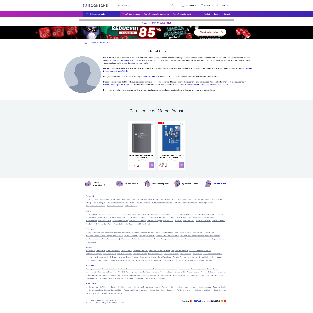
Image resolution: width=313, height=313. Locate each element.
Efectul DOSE (209, 233)
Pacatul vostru (91, 242)
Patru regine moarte (155, 254)
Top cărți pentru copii (182, 14)
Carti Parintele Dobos (167, 214)
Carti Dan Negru (181, 218)
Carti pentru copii (131, 206)
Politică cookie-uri (183, 290)
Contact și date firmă (157, 290)
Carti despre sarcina (143, 203)
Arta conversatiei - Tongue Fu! (198, 272)
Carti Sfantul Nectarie (143, 224)
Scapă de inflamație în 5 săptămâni (126, 233)
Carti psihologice (99, 203)
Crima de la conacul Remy (121, 257)
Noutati (207, 14)
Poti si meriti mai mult (181, 260)
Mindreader (180, 239)
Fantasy (88, 203)
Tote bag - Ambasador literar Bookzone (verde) (103, 239)
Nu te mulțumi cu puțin (147, 236)
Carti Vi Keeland (91, 221)
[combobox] (140, 5)
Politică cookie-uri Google (202, 290)
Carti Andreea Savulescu (147, 218)
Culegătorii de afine (217, 239)
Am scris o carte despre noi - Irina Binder (194, 257)
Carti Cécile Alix (188, 221)
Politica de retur (167, 287)
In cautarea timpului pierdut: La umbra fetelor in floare (206, 84)
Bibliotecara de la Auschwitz (110, 278)
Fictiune (167, 199)
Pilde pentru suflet (167, 239)
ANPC (88, 293)
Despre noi (171, 290)
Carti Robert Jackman (129, 218)
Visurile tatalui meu (113, 251)
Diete (132, 203)
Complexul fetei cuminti (179, 251)
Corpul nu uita (160, 269)
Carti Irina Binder (208, 218)
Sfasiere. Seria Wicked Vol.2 (161, 257)
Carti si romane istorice (115, 206)
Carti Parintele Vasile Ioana (131, 214)
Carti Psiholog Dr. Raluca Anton (96, 218)
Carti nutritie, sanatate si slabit (118, 203)
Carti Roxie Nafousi (183, 214)
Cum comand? (139, 287)
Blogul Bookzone (220, 290)
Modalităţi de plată (181, 287)
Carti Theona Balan (111, 224)
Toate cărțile (115, 199)
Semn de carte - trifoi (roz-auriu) (167, 236)
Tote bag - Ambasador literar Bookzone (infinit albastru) (200, 236)
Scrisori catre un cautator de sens (197, 239)
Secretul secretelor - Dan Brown (201, 260)
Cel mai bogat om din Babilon (201, 269)
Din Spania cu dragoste (94, 254)
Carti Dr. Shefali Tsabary (165, 218)
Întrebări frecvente (125, 287)
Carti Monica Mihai (194, 218)
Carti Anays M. (168, 221)
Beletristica (126, 199)
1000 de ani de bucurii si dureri (200, 251)
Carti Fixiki (178, 221)
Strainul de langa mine (218, 272)
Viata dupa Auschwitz (93, 269)
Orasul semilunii (126, 251)
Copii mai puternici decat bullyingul (98, 257)
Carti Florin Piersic (218, 221)
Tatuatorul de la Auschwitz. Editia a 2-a (174, 275)
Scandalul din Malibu (124, 254)
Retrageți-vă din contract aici (112, 293)
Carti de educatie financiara (162, 203)
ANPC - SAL (96, 293)
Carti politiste (217, 199)
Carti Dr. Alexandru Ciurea (111, 214)
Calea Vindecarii (216, 257)
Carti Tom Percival (104, 221)
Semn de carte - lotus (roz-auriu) (191, 233)
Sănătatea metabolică (129, 239)
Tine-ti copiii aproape (93, 260)
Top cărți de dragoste (131, 14)
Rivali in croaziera (109, 254)
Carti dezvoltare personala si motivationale (147, 199)
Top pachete (104, 199)
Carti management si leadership (185, 203)
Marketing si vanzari (206, 203)
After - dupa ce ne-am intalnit (159, 251)
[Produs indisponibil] (151, 165)
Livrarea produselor (153, 287)
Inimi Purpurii (197, 254)
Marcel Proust (105, 43)
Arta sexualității (91, 272)
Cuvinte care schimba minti (144, 269)
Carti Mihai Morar (115, 218)
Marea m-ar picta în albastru (150, 233)
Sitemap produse (204, 287)
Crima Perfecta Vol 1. (109, 269)
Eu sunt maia (100, 251)
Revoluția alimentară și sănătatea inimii (99, 233)
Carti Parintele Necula (93, 214)
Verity (221, 275)
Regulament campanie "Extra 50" (97, 287)
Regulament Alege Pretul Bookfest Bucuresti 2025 (104, 290)
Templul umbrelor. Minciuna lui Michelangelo (118, 260)
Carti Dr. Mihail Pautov (126, 224)
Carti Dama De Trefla (203, 221)
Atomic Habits (123, 275)
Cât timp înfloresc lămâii (170, 233)
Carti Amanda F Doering (137, 221)
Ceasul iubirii (90, 251)
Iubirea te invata (184, 269)
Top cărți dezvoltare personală (156, 14)
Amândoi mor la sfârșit (93, 275)
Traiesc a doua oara (140, 251)
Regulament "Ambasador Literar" (135, 290)
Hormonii (157, 239)
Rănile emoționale (92, 278)
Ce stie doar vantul (131, 236)
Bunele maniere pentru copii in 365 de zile (144, 275)
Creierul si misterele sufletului (162, 260)
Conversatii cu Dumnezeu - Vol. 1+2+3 (111, 272)
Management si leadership (95, 206)
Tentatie (176, 257)
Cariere (217, 14)
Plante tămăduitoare (145, 239)
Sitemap (193, 287)
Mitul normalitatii (185, 254)
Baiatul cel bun (145, 257)
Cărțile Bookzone (92, 199)
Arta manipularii (171, 269)
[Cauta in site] (173, 5)
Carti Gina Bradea (216, 214)
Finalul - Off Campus (171, 254)
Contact (227, 14)
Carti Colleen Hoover (120, 221)
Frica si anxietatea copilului (212, 254)
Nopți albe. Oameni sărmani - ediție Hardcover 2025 (104, 236)
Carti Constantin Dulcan (150, 214)
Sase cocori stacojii (140, 254)
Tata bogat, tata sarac (134, 272)
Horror (174, 199)
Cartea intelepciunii (110, 275)
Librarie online (86, 42)
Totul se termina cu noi (151, 272)
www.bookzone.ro (149, 76)
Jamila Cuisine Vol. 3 (142, 260)
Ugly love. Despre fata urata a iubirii (173, 272)
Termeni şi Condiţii (219, 287)
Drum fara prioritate (141, 278)
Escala (215, 269)
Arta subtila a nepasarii (197, 275)
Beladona (135, 257)
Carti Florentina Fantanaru (200, 214)
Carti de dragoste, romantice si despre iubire (194, 199)
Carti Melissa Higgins (154, 221)
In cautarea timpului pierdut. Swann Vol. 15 (124, 60)
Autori (94, 43)
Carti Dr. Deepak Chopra (94, 224)
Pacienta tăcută (212, 275)
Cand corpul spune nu (126, 269)
